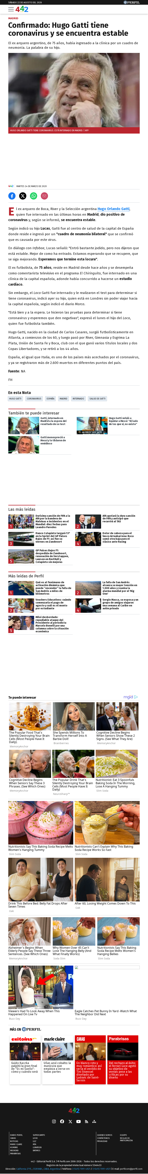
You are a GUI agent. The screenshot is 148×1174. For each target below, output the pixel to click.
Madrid (63, 398)
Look (35, 1138)
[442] (74, 1111)
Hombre (14, 1147)
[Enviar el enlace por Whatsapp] (33, 196)
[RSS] (86, 1122)
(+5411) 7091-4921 (81, 1168)
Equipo (123, 1135)
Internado (78, 398)
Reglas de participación (126, 1139)
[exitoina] (25, 1040)
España (50, 398)
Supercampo (39, 1135)
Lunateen (37, 1147)
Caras (13, 1138)
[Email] (44, 196)
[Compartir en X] (22, 196)
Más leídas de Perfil (26, 576)
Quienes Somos (104, 1135)
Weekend (14, 1150)
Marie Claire (16, 1144)
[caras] (90, 1040)
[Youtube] (78, 1122)
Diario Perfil (16, 1135)
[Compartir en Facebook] (12, 196)
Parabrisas (15, 1153)
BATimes (36, 1150)
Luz (34, 1141)
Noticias (14, 1141)
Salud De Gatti (97, 398)
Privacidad (102, 1141)
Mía (34, 1144)
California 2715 (24, 1168)
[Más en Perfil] (31, 1029)
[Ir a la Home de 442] (22, 11)
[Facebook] (62, 1121)
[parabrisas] (122, 1040)
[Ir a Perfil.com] (131, 3)
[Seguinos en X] (70, 1122)
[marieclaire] (57, 1040)
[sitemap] (94, 1122)
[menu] (11, 9)
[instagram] (54, 1122)
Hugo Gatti (15, 398)
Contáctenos (103, 1138)
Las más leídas (21, 509)
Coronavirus (34, 398)
